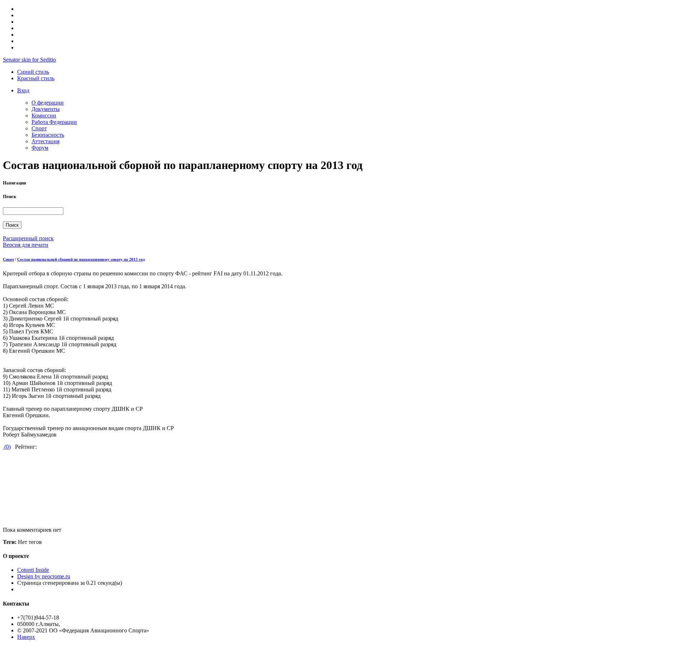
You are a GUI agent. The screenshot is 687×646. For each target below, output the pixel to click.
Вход (23, 90)
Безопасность (47, 135)
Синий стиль (33, 72)
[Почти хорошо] (0, 491)
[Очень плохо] (3, 459)
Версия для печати (25, 245)
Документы (45, 109)
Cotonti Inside (33, 570)
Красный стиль (35, 78)
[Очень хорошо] (0, 504)
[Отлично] (3, 510)
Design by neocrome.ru (43, 576)
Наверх (26, 637)
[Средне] (3, 485)
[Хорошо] (3, 498)
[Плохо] (0, 465)
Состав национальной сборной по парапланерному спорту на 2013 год (81, 259)
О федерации (47, 103)
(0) (7, 447)
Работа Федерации (54, 122)
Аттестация (45, 141)
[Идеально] (0, 517)
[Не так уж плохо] (3, 472)
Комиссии (43, 115)
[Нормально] (0, 478)
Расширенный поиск (28, 238)
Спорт (39, 128)
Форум (39, 148)
